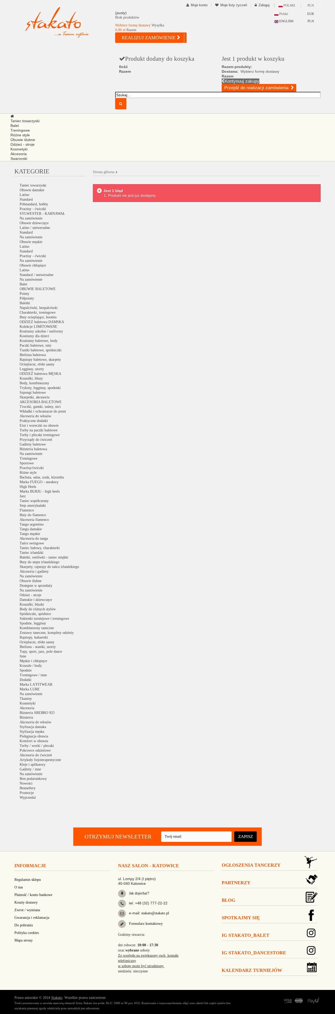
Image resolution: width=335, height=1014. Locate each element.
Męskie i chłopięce (33, 661)
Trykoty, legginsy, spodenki (40, 388)
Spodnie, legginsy (33, 623)
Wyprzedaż (28, 797)
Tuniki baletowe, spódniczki (41, 350)
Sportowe (27, 463)
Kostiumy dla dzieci (34, 336)
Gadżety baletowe (33, 444)
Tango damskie (31, 529)
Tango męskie (30, 534)
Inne (23, 656)
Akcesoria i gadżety (34, 571)
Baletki (25, 303)
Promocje (27, 793)
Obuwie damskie (32, 190)
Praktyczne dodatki (34, 421)
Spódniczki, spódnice (35, 614)
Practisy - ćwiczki (33, 209)
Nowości (26, 783)
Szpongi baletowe (33, 393)
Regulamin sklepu (27, 880)
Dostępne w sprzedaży (36, 586)
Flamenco (27, 510)
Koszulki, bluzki (32, 604)
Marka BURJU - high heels (40, 491)
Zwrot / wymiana (27, 910)
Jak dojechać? (138, 893)
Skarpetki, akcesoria (34, 397)
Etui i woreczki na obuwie (39, 425)
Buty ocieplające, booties (38, 317)
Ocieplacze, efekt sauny (37, 364)
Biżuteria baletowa (33, 449)
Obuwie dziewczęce (34, 223)
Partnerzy (236, 882)
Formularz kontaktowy (145, 924)
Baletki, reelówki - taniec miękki (44, 557)
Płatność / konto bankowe (33, 895)
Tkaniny (26, 699)
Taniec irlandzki (31, 553)
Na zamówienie (31, 218)
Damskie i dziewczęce (36, 600)
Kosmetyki (28, 703)
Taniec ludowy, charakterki (40, 548)
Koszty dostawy (26, 902)
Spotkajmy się (241, 917)
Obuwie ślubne (31, 581)
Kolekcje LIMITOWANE (38, 327)
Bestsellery (28, 788)
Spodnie (26, 670)
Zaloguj (264, 5)
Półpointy (27, 298)
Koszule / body (31, 666)
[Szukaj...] (120, 103)
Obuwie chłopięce (33, 265)
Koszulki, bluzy (31, 378)
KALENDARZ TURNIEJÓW (252, 970)
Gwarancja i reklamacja (31, 918)
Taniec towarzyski (33, 185)
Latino (24, 195)
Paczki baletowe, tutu (35, 345)
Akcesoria (27, 708)
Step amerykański (33, 506)
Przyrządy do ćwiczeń (36, 440)
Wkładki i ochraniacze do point (43, 411)
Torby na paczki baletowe (39, 430)
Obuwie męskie (31, 242)
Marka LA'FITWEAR (36, 684)
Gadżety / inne (30, 769)
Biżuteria (26, 717)
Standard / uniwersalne (36, 275)
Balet (23, 284)
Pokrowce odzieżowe (35, 750)
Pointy (24, 294)
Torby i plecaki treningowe (40, 435)
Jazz (23, 496)
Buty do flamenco (33, 515)
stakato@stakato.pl (155, 913)
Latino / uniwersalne (35, 228)
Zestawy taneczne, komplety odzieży (47, 633)
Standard (26, 199)
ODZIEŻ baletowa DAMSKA (42, 322)
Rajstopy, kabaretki (34, 637)
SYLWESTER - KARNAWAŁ (42, 214)
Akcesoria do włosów (35, 416)
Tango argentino (32, 524)
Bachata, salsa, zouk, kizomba (42, 477)
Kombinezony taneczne (37, 628)
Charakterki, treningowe (37, 312)
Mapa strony (23, 940)
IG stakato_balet (245, 935)
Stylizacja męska (32, 732)
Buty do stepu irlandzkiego (39, 562)
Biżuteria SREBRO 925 (37, 713)
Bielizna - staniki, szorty (38, 647)
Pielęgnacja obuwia (34, 736)
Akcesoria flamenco (34, 520)
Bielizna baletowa (33, 355)
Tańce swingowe (32, 543)
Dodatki (25, 680)
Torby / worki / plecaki (37, 746)
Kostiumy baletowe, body (39, 341)
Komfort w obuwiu (34, 741)
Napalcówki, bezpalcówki (39, 308)
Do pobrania (23, 925)
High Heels (28, 487)
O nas (18, 887)
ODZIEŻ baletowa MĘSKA (40, 374)
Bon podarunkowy (33, 779)
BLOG (228, 900)
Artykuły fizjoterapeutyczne (40, 760)
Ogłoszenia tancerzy (251, 865)
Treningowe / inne (33, 675)
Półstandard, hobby (34, 204)
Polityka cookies (26, 933)
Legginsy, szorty (32, 369)
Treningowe (28, 458)
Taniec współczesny (34, 501)
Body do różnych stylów (38, 609)
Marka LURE (30, 689)
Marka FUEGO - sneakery (39, 482)
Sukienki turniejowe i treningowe (44, 619)
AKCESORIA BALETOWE (41, 402)
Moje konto (199, 5)
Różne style (28, 473)
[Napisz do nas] (122, 913)
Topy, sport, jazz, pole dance (41, 652)
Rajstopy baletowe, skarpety (40, 360)
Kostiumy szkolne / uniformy (41, 331)
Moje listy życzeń (233, 5)
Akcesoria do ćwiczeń (36, 755)
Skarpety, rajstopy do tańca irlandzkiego (49, 567)
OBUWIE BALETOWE (38, 289)
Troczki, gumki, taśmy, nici (40, 407)
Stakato (56, 998)
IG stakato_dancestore (254, 952)
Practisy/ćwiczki (32, 468)
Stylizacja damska (33, 727)
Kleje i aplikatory (33, 765)
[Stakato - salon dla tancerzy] (65, 22)
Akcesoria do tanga (34, 538)
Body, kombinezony (34, 383)
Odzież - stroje (30, 595)
